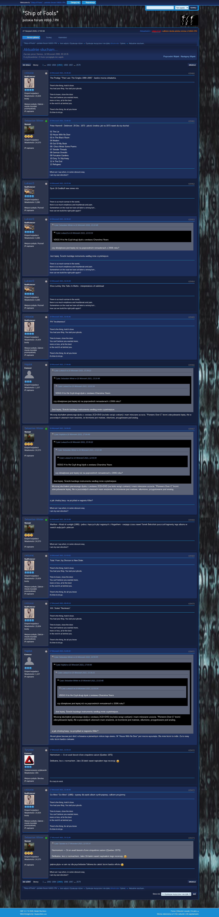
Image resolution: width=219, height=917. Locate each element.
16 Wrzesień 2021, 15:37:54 (60, 183)
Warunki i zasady (183, 911)
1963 (49, 65)
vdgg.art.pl (156, 31)
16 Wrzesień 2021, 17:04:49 (60, 364)
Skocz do (156, 894)
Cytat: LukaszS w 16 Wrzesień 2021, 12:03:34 (74, 233)
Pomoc (173, 911)
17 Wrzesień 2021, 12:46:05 (60, 790)
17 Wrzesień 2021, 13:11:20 (60, 837)
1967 (71, 65)
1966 (66, 65)
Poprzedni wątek (171, 56)
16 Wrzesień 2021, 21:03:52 (60, 555)
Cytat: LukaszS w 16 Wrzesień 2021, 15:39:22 (72, 371)
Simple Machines (40, 911)
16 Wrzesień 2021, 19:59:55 (60, 428)
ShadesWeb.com (40, 914)
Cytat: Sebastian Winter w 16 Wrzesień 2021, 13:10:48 (76, 225)
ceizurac (29, 72)
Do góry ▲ (195, 911)
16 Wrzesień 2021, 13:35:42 (60, 73)
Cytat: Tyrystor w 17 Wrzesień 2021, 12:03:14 (72, 844)
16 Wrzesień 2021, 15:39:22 (60, 219)
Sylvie (122, 43)
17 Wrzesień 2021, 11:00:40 (60, 651)
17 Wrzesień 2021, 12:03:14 (60, 750)
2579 (78, 65)
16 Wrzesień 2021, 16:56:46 (60, 317)
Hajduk (28, 364)
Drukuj (192, 65)
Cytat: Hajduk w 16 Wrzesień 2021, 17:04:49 (72, 434)
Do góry (27, 882)
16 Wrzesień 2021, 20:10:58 (60, 519)
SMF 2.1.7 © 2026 (26, 911)
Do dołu (27, 65)
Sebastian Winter (34, 120)
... (45, 65)
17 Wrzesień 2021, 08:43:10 (60, 603)
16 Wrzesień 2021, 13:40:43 (60, 121)
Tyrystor (29, 749)
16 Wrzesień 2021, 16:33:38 (60, 281)
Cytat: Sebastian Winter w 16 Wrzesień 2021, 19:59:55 (76, 657)
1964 (54, 65)
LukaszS (29, 183)
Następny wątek (188, 56)
